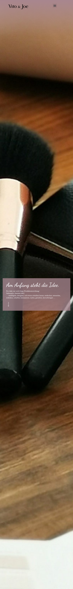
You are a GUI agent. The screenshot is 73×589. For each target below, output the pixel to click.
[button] (55, 6)
